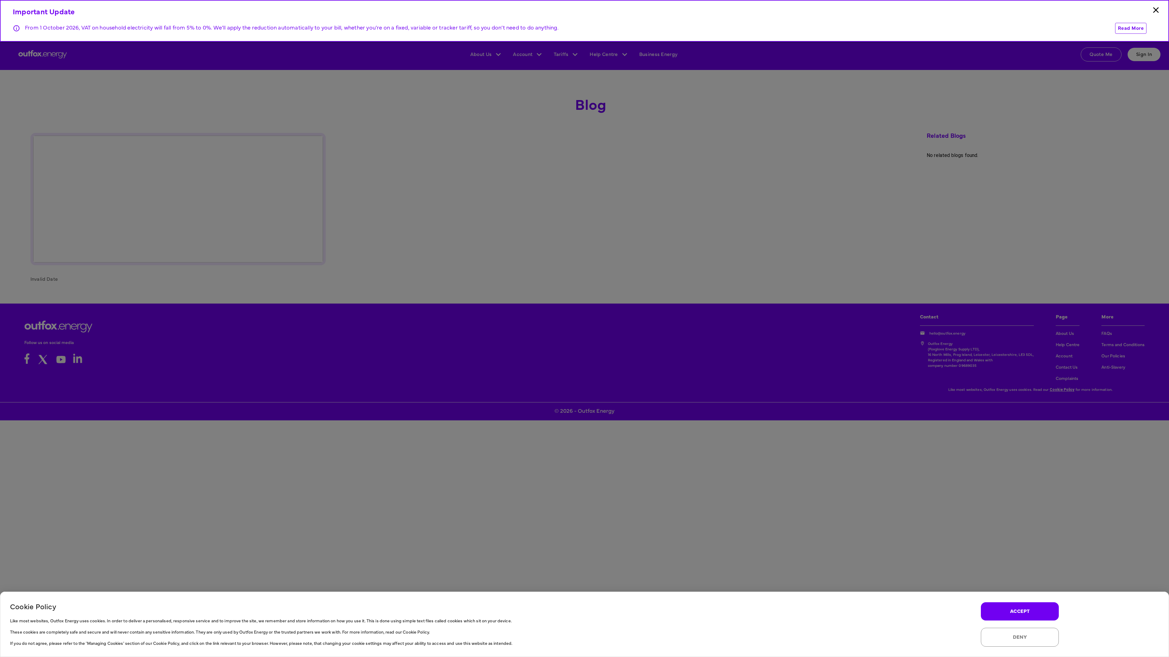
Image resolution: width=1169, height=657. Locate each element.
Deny (1020, 637)
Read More (1131, 28)
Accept (1020, 611)
